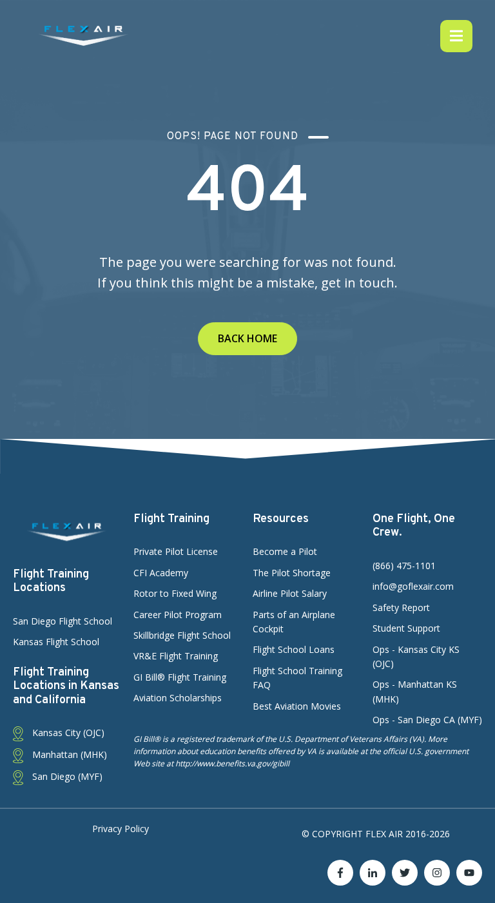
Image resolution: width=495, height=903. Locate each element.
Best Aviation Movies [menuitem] (297, 706)
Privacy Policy (120, 828)
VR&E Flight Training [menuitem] (175, 656)
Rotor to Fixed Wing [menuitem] (175, 593)
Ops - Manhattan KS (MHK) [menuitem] (415, 691)
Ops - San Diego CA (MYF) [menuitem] (427, 720)
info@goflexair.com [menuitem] (413, 586)
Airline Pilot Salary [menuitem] (290, 593)
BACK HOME (247, 338)
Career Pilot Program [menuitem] (177, 614)
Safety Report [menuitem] (401, 607)
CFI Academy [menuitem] (160, 573)
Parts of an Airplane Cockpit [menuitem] (294, 621)
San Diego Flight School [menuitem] (62, 621)
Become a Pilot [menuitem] (285, 551)
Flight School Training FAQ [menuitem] (297, 678)
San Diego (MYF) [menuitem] (66, 776)
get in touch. (359, 282)
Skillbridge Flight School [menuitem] (182, 635)
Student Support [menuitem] (406, 628)
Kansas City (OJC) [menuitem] (67, 732)
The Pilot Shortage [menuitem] (292, 573)
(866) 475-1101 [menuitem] (404, 565)
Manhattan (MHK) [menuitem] (68, 754)
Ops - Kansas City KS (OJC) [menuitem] (416, 656)
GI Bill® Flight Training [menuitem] (179, 677)
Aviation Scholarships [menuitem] (177, 698)
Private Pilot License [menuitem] (175, 551)
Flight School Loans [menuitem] (294, 649)
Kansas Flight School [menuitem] (56, 642)
